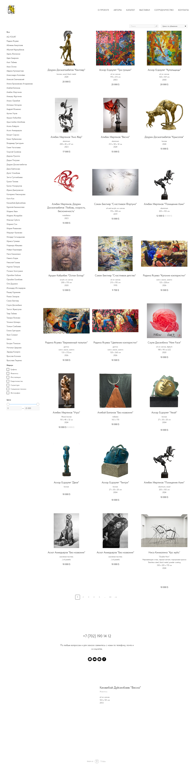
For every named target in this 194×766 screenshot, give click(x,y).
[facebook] (104, 659)
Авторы (118, 10)
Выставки (144, 10)
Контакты (183, 10)
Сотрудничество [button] (164, 10)
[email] (95, 659)
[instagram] (99, 659)
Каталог (130, 10)
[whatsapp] (90, 659)
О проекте (103, 10)
